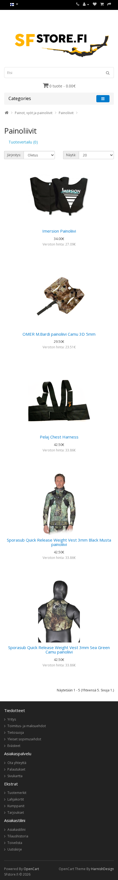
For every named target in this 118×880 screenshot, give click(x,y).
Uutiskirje (14, 849)
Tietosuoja (15, 732)
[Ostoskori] (102, 4)
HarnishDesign (102, 869)
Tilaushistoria (17, 836)
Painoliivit (66, 113)
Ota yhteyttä (16, 762)
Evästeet (13, 745)
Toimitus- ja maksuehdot (26, 726)
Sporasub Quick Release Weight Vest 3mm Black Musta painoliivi (59, 542)
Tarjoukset (15, 812)
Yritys (11, 719)
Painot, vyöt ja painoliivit (33, 113)
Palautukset (16, 769)
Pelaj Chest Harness (59, 437)
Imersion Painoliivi (59, 231)
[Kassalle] (109, 4)
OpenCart (31, 869)
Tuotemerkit (16, 792)
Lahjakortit (15, 799)
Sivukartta (15, 776)
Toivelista (14, 842)
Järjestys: (14, 155)
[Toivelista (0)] (95, 4)
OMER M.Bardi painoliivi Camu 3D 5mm (59, 334)
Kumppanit (15, 806)
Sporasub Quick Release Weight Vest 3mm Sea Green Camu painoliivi (59, 650)
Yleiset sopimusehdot (24, 739)
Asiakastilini (16, 829)
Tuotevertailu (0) (23, 142)
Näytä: (71, 155)
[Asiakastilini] (86, 4)
